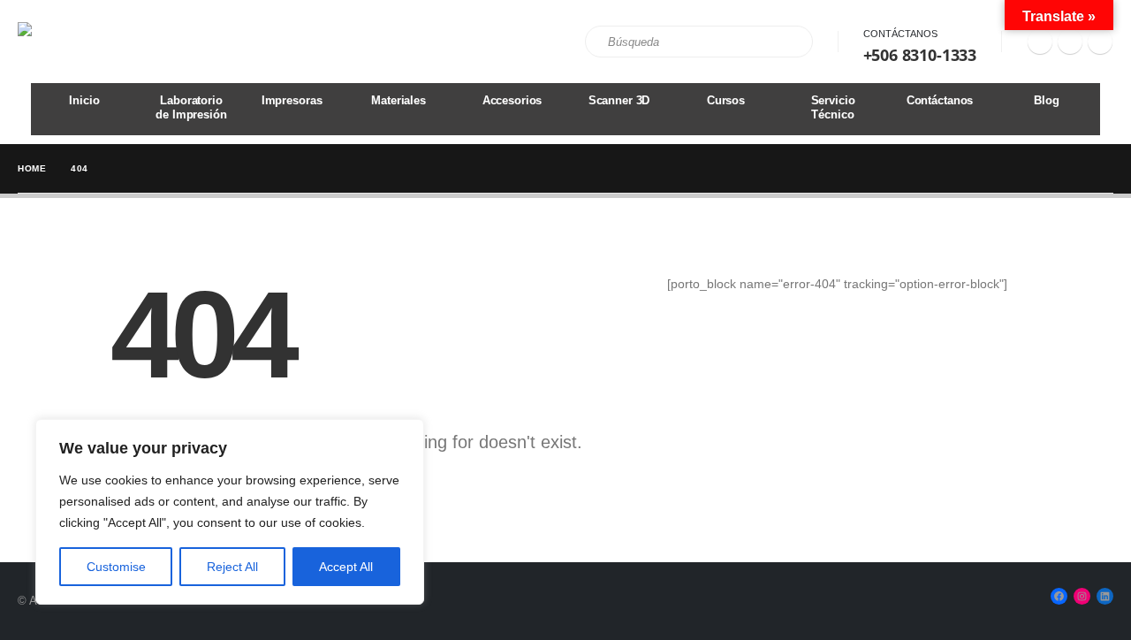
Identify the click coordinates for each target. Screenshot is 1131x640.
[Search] (787, 42)
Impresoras (292, 100)
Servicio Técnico (833, 107)
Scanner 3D (619, 100)
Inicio (84, 100)
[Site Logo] (67, 41)
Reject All (232, 567)
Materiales (398, 100)
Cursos (726, 100)
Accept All (346, 567)
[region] (229, 512)
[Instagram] (1070, 41)
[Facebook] (1040, 41)
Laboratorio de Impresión (191, 107)
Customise (116, 567)
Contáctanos (900, 33)
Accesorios (512, 100)
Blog (1046, 100)
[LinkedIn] (1100, 41)
